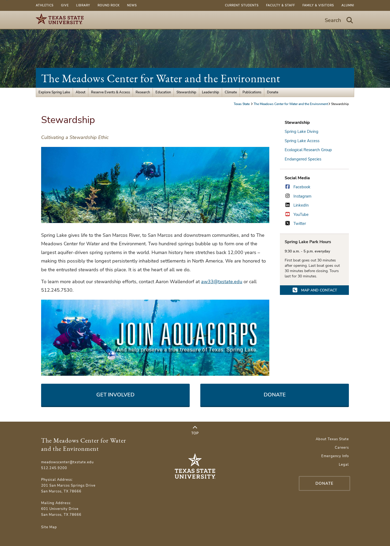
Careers (342, 447)
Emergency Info (335, 456)
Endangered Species (303, 159)
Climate (231, 92)
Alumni (347, 5)
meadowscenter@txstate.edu (67, 462)
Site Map (49, 527)
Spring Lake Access (302, 140)
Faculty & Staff (280, 5)
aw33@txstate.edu (221, 281)
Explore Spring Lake (54, 92)
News (132, 5)
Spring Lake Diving (301, 131)
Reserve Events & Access (110, 92)
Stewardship (186, 92)
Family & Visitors (318, 5)
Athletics (45, 5)
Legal (344, 464)
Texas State (242, 104)
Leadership (210, 92)
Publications (251, 92)
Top (195, 433)
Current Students (242, 5)
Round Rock (109, 5)
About (80, 92)
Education (163, 92)
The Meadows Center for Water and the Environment (160, 78)
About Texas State (332, 439)
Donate (272, 92)
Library (83, 5)
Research (143, 92)
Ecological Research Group (308, 149)
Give (65, 5)
